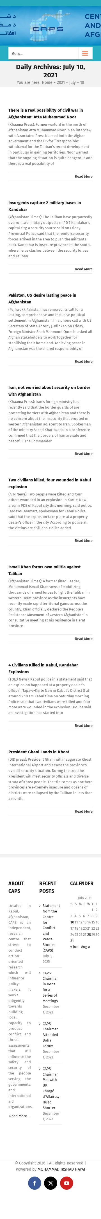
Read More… (19, 1116)
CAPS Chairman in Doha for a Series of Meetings (51, 987)
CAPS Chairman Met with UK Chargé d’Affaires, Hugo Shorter (51, 1088)
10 (72, 922)
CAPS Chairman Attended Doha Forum (51, 1035)
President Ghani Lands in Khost (38, 751)
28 (89, 934)
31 (72, 941)
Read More (84, 176)
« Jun (74, 947)
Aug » (85, 947)
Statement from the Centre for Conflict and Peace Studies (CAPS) (51, 927)
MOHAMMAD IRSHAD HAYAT (62, 1169)
